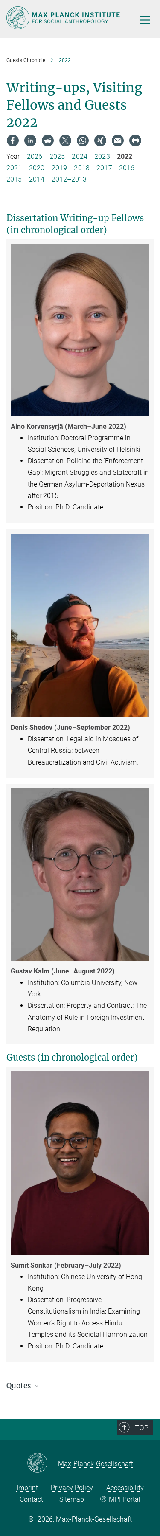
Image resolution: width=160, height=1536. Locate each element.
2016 (126, 168)
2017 (104, 168)
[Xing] (100, 140)
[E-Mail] (117, 140)
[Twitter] (65, 140)
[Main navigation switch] (144, 19)
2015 (14, 179)
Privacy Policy (72, 1488)
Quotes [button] (19, 1385)
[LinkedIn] (30, 140)
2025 (57, 156)
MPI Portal (124, 1499)
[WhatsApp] (82, 140)
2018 (81, 168)
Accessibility (125, 1488)
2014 (36, 179)
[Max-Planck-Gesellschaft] (42, 1463)
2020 (36, 168)
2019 (59, 168)
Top (141, 1427)
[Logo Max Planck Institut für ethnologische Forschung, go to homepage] (64, 17)
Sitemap (71, 1499)
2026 (34, 156)
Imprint (27, 1488)
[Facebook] (12, 140)
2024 (79, 156)
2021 (14, 168)
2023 (102, 156)
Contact (31, 1499)
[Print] (135, 140)
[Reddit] (47, 140)
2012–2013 (69, 179)
